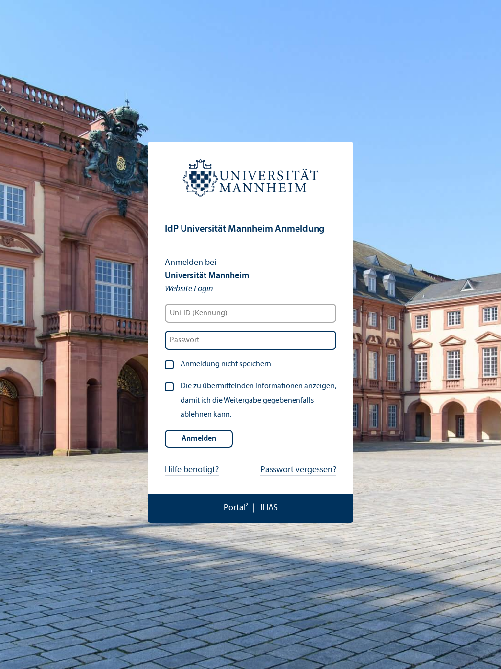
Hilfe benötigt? (192, 470)
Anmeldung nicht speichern (226, 364)
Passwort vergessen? (298, 470)
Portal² (236, 508)
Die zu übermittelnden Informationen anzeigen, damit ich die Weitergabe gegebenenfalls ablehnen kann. (258, 400)
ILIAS (269, 508)
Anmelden (199, 439)
